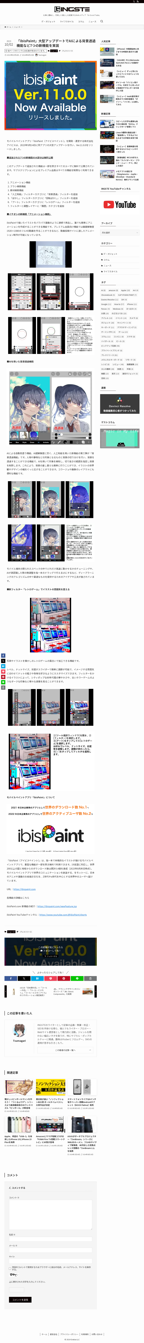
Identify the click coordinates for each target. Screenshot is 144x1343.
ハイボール (107, 341)
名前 (12, 1234)
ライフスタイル (110, 271)
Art (135, 290)
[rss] (138, 1)
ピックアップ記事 (110, 345)
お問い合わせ (97, 1334)
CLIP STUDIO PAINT (127, 295)
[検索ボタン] (102, 21)
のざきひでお (119, 313)
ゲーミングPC (108, 332)
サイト (12, 1256)
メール (13, 1245)
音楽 (105, 378)
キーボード (107, 327)
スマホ (131, 336)
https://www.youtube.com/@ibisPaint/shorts (63, 914)
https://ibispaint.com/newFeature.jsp (57, 906)
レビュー (118, 364)
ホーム (44, 1334)
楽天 (115, 373)
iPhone (132, 304)
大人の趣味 (107, 369)
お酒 (105, 313)
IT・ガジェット (110, 253)
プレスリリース (67, 51)
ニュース (54, 51)
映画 (105, 373)
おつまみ (131, 308)
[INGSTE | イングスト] (72, 9)
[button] (10, 978)
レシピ (105, 364)
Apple (125, 290)
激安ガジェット (130, 373)
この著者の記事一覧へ (65, 1050)
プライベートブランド (111, 350)
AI (103, 290)
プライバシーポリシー (69, 1334)
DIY (124, 299)
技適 (120, 369)
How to (119, 304)
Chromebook (108, 295)
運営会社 (53, 1334)
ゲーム (123, 332)
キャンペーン (124, 322)
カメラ (134, 318)
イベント (120, 318)
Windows (118, 308)
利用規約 (85, 1334)
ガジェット (107, 322)
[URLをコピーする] (90, 978)
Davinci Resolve (109, 299)
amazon (113, 290)
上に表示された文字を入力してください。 (27, 1281)
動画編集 (132, 364)
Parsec (105, 308)
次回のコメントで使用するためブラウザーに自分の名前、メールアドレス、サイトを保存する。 (51, 1268)
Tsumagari (19, 1040)
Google (106, 304)
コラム (107, 259)
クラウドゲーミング (126, 327)
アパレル (106, 318)
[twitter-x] (134, 1)
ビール (120, 341)
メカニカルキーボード (111, 359)
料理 (130, 369)
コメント (14, 1197)
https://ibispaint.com (24, 889)
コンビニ (119, 336)
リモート (130, 359)
